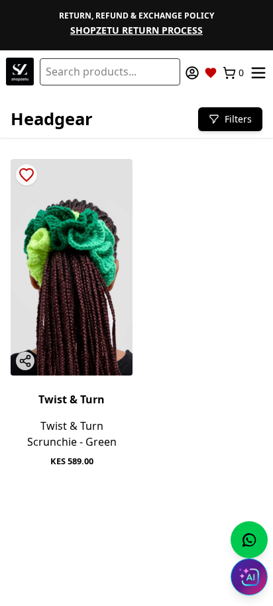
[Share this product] (25, 361)
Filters (238, 119)
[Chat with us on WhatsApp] (249, 539)
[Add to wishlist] (26, 174)
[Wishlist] (210, 72)
